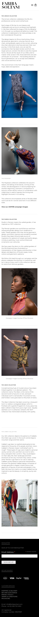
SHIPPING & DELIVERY (9, 591)
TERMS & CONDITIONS (9, 596)
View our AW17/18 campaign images (15, 207)
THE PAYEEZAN (6, 178)
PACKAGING (6, 598)
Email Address (8, 552)
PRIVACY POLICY (7, 595)
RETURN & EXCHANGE (9, 593)
